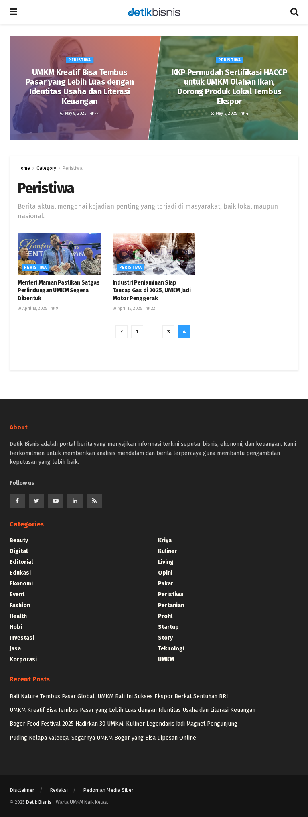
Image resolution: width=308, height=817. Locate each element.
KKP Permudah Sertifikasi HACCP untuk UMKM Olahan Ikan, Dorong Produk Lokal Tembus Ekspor (230, 86)
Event (17, 594)
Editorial (21, 562)
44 (96, 113)
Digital (19, 551)
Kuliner (167, 551)
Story (165, 637)
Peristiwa (80, 60)
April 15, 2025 (129, 308)
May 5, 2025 (226, 113)
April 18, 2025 (34, 308)
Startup (168, 627)
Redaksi (59, 790)
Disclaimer (22, 790)
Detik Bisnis (38, 802)
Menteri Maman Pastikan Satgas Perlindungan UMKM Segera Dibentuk (59, 290)
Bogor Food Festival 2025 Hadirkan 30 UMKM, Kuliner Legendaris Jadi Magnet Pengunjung (123, 723)
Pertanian (171, 605)
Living (166, 562)
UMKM (166, 659)
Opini (165, 572)
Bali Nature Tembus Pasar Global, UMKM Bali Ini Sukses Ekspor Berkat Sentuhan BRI (119, 696)
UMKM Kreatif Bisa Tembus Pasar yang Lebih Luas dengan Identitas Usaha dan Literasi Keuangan (80, 86)
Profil (165, 616)
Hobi (16, 627)
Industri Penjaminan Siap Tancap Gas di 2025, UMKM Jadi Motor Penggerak (152, 290)
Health (18, 616)
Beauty (19, 540)
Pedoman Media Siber (108, 790)
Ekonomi (21, 583)
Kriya (165, 540)
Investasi (22, 637)
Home (24, 168)
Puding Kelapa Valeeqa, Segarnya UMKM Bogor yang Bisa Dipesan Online (103, 737)
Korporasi (23, 659)
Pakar (165, 583)
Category (46, 168)
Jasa (15, 648)
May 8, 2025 (75, 113)
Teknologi (171, 648)
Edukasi (20, 572)
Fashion (20, 605)
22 (152, 308)
